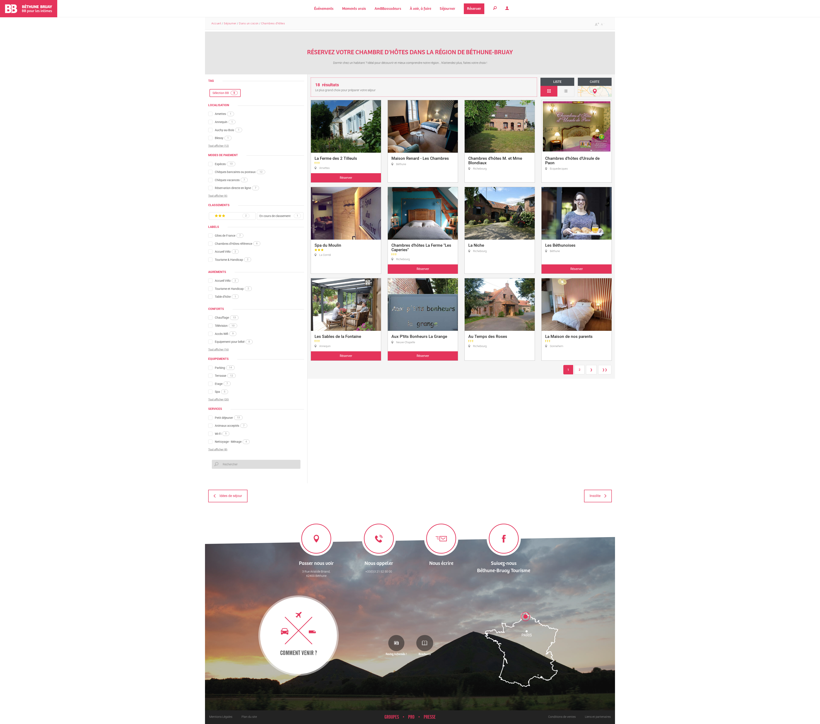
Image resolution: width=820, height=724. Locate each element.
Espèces (224, 164)
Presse (430, 717)
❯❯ (604, 369)
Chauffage (225, 317)
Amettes (223, 114)
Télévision (224, 325)
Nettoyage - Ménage (231, 441)
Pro (411, 717)
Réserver (346, 178)
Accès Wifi (224, 333)
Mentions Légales (220, 716)
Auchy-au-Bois (227, 130)
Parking (223, 367)
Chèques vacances (230, 180)
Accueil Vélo (225, 251)
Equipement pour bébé (232, 341)
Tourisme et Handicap (232, 288)
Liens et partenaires (598, 716)
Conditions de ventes (562, 716)
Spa (220, 391)
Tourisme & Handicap (231, 259)
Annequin (224, 122)
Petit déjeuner (227, 417)
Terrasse (224, 375)
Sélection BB (223, 93)
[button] (354, 8)
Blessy (222, 138)
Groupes (391, 717)
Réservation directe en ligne (235, 188)
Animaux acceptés (230, 425)
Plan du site (249, 716)
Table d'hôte (225, 296)
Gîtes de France (228, 235)
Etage (221, 383)
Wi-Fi (221, 433)
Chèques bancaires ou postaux (238, 172)
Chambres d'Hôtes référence (236, 243)
